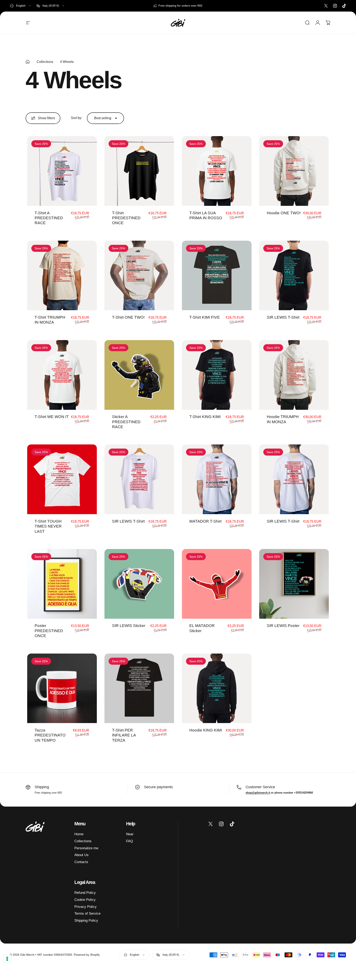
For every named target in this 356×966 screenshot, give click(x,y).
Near (130, 834)
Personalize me (86, 848)
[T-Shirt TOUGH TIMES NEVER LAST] (62, 479)
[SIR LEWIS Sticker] (139, 584)
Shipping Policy (86, 920)
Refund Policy (85, 893)
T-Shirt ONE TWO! (128, 317)
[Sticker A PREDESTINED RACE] (139, 375)
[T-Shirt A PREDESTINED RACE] (62, 171)
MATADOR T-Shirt (205, 521)
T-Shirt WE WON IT (52, 416)
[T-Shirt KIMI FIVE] (217, 275)
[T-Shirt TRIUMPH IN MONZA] (62, 275)
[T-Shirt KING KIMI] (217, 375)
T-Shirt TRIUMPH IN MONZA (50, 319)
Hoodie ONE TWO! (284, 213)
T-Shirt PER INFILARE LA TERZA (124, 735)
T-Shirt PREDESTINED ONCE (126, 218)
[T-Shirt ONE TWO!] (139, 275)
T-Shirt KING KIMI (205, 416)
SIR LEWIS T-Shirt (283, 317)
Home (78, 834)
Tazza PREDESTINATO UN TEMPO (50, 735)
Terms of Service (87, 913)
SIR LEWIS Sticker (128, 625)
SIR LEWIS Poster (283, 625)
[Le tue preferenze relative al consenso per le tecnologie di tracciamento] (7, 959)
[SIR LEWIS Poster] (294, 584)
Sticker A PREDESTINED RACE (126, 421)
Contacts (81, 862)
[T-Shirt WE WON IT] (62, 375)
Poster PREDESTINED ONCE (49, 630)
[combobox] (20, 6)
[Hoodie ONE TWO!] (294, 171)
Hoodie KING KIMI (205, 730)
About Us (81, 855)
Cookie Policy (85, 900)
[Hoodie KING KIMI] (217, 688)
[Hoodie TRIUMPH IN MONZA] (294, 375)
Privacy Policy (85, 907)
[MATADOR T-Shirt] (217, 479)
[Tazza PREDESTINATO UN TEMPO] (62, 688)
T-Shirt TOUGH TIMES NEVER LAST (48, 526)
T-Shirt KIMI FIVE (204, 317)
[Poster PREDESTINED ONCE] (62, 584)
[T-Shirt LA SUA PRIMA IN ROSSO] (217, 171)
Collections (45, 62)
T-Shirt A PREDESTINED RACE (49, 218)
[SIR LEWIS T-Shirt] (294, 275)
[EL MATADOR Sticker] (217, 584)
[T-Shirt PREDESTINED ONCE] (139, 171)
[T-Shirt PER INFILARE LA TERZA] (139, 688)
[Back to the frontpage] (28, 62)
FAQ (129, 841)
